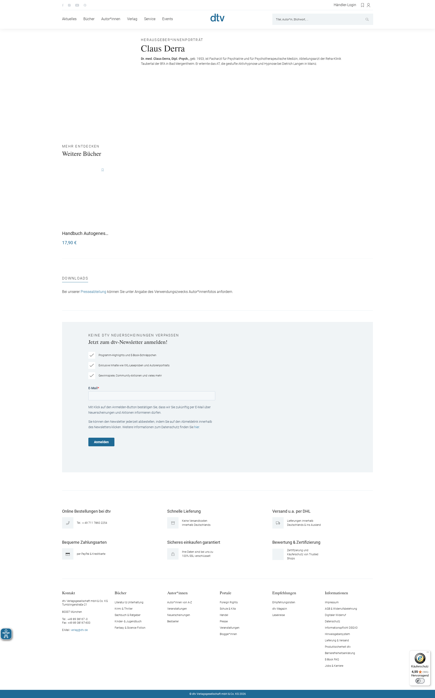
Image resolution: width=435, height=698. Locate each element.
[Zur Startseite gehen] (217, 18)
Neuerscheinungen (178, 615)
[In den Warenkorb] (105, 240)
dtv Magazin (279, 608)
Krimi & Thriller (124, 608)
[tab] (75, 279)
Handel (224, 615)
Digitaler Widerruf (335, 615)
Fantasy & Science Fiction (130, 627)
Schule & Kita (228, 608)
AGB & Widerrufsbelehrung (341, 608)
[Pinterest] (85, 5)
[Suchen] (367, 19)
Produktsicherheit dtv (338, 646)
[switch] (420, 681)
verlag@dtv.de (79, 630)
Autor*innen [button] (177, 592)
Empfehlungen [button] (284, 592)
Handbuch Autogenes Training (83, 233)
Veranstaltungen (177, 608)
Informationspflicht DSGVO (341, 627)
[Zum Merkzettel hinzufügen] (102, 170)
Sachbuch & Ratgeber (127, 615)
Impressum (332, 602)
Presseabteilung (93, 292)
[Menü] (427, 653)
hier (196, 427)
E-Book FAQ (332, 659)
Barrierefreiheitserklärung (340, 653)
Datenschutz (332, 621)
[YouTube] (77, 5)
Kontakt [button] (68, 592)
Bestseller (173, 621)
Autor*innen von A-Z (179, 602)
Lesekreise (278, 615)
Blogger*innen (228, 634)
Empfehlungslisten (283, 602)
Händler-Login (345, 5)
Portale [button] (225, 592)
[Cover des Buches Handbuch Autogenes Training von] (86, 196)
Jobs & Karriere (334, 665)
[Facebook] (62, 5)
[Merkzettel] (363, 5)
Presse (224, 621)
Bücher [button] (120, 592)
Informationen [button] (336, 592)
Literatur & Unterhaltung (129, 602)
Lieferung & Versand (337, 640)
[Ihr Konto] (369, 5)
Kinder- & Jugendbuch (128, 621)
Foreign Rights (229, 602)
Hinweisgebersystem (337, 634)
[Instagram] (69, 5)
